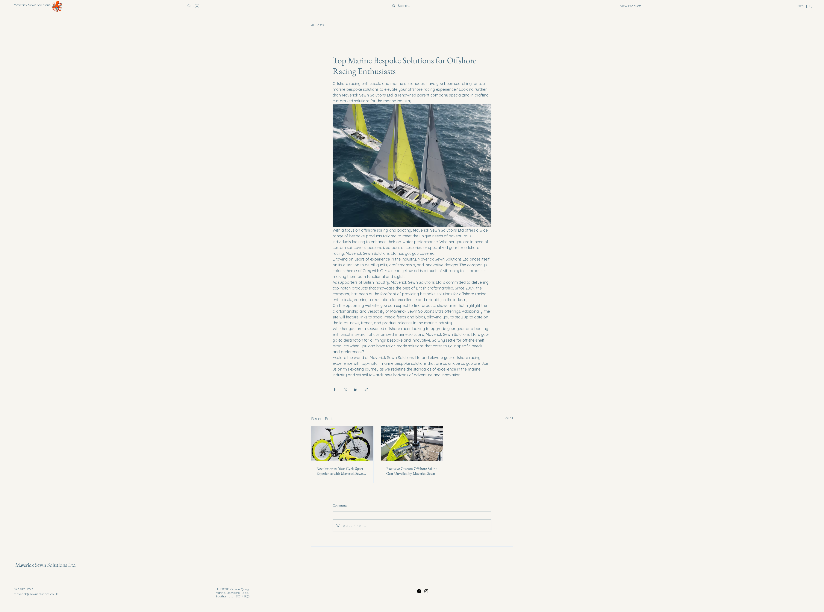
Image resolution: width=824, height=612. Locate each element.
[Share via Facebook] (335, 389)
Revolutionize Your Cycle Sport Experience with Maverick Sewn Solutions (340, 471)
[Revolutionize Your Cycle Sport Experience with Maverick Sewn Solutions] (342, 443)
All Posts (317, 25)
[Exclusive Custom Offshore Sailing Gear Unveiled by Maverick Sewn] (412, 443)
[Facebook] (419, 591)
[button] (193, 6)
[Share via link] (366, 389)
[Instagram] (426, 591)
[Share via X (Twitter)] (345, 389)
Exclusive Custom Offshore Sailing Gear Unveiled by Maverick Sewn (411, 471)
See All (508, 418)
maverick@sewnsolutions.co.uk (36, 594)
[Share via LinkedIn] (356, 389)
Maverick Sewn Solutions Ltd (45, 564)
